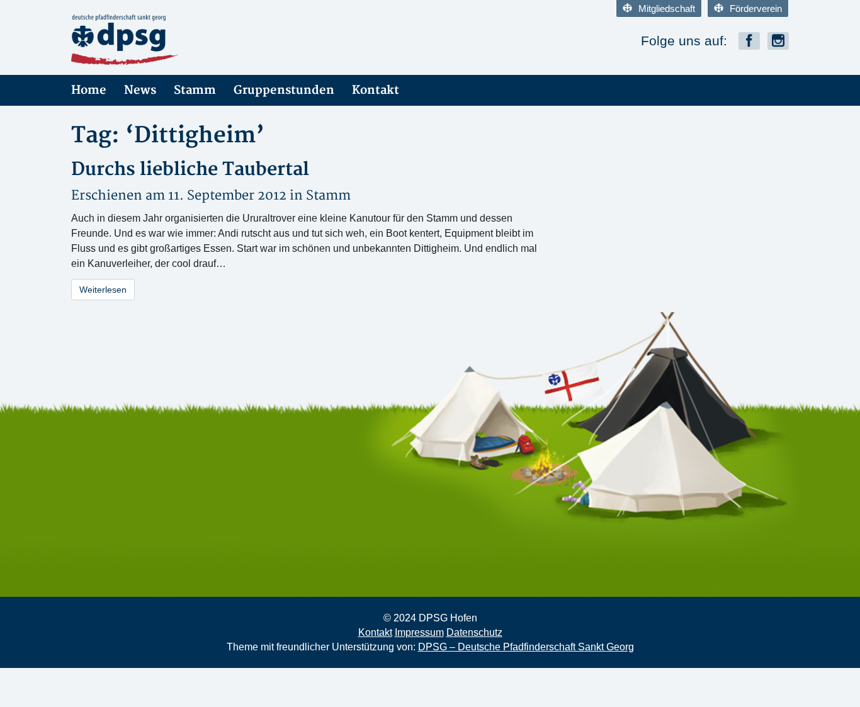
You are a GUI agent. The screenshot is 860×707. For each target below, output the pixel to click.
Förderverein (756, 8)
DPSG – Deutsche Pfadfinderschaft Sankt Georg (526, 647)
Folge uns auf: (684, 40)
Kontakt (375, 90)
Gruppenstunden (284, 90)
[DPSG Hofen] (184, 39)
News (140, 90)
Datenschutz (474, 632)
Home (88, 90)
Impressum (419, 632)
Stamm (195, 90)
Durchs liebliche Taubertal (190, 170)
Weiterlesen (103, 290)
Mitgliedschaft (666, 8)
